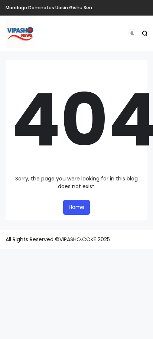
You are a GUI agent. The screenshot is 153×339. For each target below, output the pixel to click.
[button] (132, 33)
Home (76, 207)
